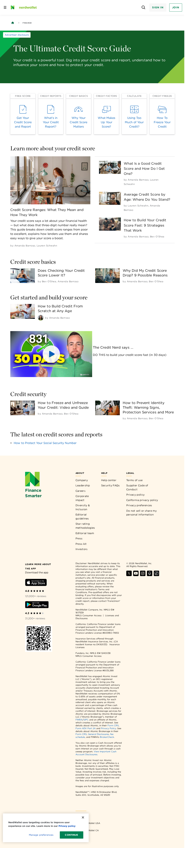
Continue (71, 835)
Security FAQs (110, 485)
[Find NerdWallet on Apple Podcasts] (149, 575)
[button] (51, 354)
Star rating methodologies (85, 525)
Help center (108, 480)
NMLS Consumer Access (89, 615)
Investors (82, 549)
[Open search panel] (143, 7)
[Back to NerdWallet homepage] (12, 22)
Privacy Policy (108, 728)
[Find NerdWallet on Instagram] (142, 575)
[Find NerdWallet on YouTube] (136, 575)
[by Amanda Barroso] (41, 318)
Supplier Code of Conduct (137, 487)
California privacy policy (142, 500)
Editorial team (85, 533)
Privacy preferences (139, 505)
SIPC (86, 719)
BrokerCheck (107, 737)
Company (82, 480)
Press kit (81, 543)
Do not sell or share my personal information (141, 512)
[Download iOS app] (36, 583)
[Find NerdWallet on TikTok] (156, 575)
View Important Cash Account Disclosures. (96, 753)
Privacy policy (135, 494)
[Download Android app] (37, 605)
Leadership (83, 485)
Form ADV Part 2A (86, 728)
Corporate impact (82, 498)
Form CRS (113, 725)
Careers (80, 490)
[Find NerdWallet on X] (129, 575)
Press (79, 538)
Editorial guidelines (82, 516)
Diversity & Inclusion (83, 507)
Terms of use (134, 480)
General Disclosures (98, 734)
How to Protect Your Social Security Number (45, 443)
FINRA (79, 719)
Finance (27, 23)
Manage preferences (41, 835)
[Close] (83, 817)
